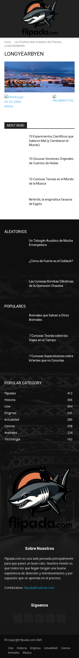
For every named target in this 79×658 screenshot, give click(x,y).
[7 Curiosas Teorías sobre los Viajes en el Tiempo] (14, 341)
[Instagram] (28, 618)
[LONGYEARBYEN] (39, 77)
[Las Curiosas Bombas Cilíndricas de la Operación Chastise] (14, 286)
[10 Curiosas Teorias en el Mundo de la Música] (14, 184)
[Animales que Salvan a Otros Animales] (14, 320)
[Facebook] (18, 618)
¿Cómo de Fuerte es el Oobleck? (51, 261)
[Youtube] (61, 618)
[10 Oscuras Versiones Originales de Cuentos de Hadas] (14, 164)
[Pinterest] (39, 618)
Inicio (7, 42)
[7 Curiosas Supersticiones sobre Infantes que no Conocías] (14, 361)
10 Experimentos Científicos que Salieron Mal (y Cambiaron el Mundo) (51, 141)
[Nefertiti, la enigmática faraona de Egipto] (14, 205)
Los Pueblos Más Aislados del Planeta (37, 42)
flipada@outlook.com (39, 588)
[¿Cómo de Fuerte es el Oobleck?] (14, 266)
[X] (50, 618)
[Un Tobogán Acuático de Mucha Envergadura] (14, 246)
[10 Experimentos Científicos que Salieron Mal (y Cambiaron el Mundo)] (14, 141)
